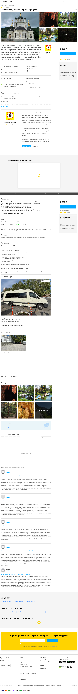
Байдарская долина (6, 601)
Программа (17, 193)
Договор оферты (23, 668)
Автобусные (13, 611)
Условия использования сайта (26, 671)
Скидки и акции (23, 664)
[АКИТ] (68, 667)
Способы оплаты (23, 677)
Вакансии (48, 685)
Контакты (59, 685)
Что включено (32, 193)
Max (46, 667)
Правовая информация (39, 685)
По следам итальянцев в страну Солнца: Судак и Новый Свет (15, 574)
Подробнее (35, 146)
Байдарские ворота (30, 601)
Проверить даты (68, 53)
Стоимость (25, 193)
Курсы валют (23, 679)
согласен (24, 643)
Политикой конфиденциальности (46, 647)
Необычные (21, 611)
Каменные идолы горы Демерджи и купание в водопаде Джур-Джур (18, 550)
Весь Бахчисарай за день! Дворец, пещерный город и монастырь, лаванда (19, 500)
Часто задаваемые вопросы (26, 659)
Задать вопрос (26, 146)
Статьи (21, 657)
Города (4, 658)
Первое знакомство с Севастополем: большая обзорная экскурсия (17, 475)
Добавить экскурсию (5, 665)
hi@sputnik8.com (43, 668)
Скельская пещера (18, 601)
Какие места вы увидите (50, 193)
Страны (4, 660)
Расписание (40, 193)
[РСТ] (71, 667)
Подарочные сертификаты (26, 662)
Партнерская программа (28, 685)
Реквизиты (53, 685)
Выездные (42, 611)
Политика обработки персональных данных (28, 674)
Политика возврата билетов (26, 666)
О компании (18, 685)
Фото (59, 193)
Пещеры (29, 611)
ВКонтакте (42, 667)
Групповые (4, 611)
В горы (35, 611)
